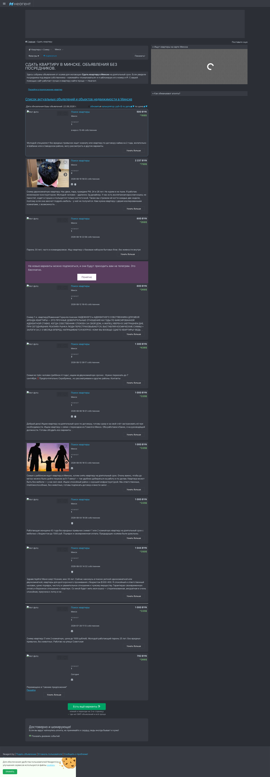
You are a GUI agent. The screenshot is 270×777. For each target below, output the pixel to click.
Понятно (87, 277)
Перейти (31, 690)
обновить (95, 106)
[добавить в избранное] (65, 114)
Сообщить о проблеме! (76, 754)
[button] (34, 56)
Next (65, 175)
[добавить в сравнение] (60, 114)
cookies (51, 765)
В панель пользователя (50, 754)
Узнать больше (134, 150)
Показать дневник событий (45, 736)
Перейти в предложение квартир (45, 89)
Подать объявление (26, 754)
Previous (30, 175)
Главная (31, 41)
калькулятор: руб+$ (112, 106)
